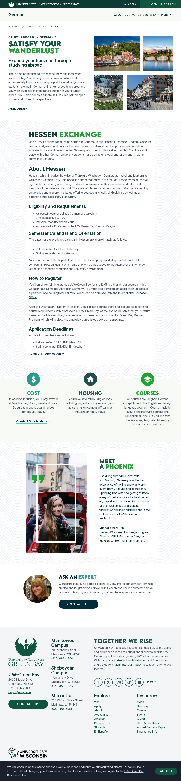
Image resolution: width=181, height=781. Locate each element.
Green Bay (124, 660)
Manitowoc (139, 660)
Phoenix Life (102, 723)
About (118, 14)
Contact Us (132, 14)
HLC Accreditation (148, 723)
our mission (135, 664)
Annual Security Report (152, 727)
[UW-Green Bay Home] (39, 4)
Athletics (99, 719)
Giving (141, 719)
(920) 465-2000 (19, 688)
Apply (132, 4)
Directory (143, 706)
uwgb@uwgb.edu (19, 692)
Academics (101, 714)
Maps (140, 702)
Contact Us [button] (78, 604)
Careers (142, 710)
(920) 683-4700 (62, 658)
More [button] (164, 14)
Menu (163, 4)
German (16, 15)
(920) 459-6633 (62, 686)
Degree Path (151, 14)
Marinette (120, 664)
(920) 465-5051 (61, 709)
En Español (101, 731)
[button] (19, 109)
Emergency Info (147, 731)
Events (141, 714)
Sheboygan (160, 660)
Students (100, 727)
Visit (96, 702)
